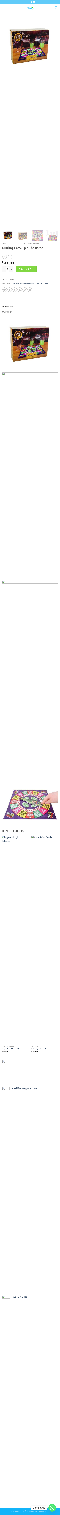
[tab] (30, 306)
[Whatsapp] (52, 1508)
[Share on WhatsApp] (4, 289)
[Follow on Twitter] (31, 2)
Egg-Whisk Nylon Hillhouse (13, 1049)
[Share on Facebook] (9, 289)
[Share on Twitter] (14, 289)
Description (7, 306)
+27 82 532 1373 (20, 1297)
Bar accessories (31, 243)
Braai (33, 283)
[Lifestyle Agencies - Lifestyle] (30, 9)
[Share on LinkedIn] (29, 289)
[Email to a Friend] (19, 289)
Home (5, 243)
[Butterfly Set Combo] (44, 940)
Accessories (15, 243)
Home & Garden (42, 283)
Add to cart (26, 269)
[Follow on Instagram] (28, 2)
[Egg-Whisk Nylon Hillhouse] (15, 940)
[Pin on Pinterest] (24, 289)
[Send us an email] (34, 2)
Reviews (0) (7, 312)
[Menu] (3, 9)
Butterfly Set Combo (39, 1049)
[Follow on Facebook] (26, 2)
